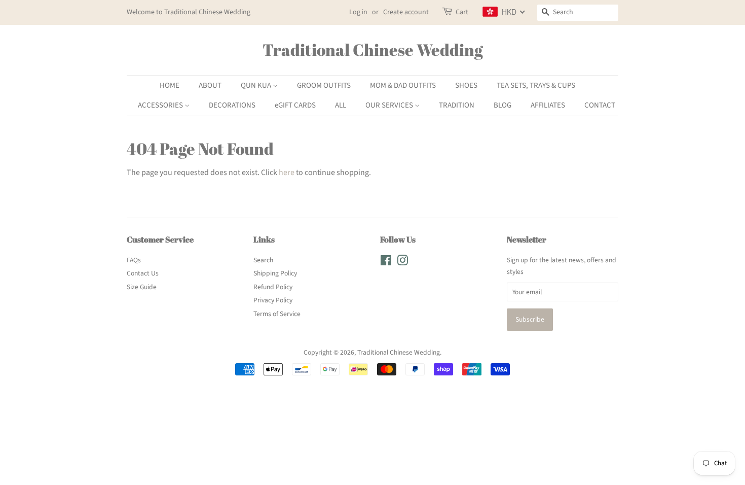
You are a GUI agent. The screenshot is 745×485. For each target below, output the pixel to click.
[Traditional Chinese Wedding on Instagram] (402, 262)
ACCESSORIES (161, 105)
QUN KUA (257, 85)
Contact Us (143, 273)
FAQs (134, 260)
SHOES (466, 85)
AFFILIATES (548, 105)
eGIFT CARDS (295, 105)
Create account (406, 12)
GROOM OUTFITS (324, 85)
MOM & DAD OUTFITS (403, 85)
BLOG (502, 105)
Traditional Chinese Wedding (373, 49)
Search (263, 260)
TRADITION (456, 105)
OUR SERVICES (390, 105)
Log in (358, 12)
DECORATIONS (232, 105)
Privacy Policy (272, 300)
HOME (169, 85)
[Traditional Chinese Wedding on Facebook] (386, 262)
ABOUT (210, 85)
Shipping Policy (275, 273)
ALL (340, 105)
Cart (462, 12)
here (286, 172)
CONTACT (599, 105)
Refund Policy (272, 287)
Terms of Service (277, 314)
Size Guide (142, 287)
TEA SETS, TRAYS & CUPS (536, 85)
